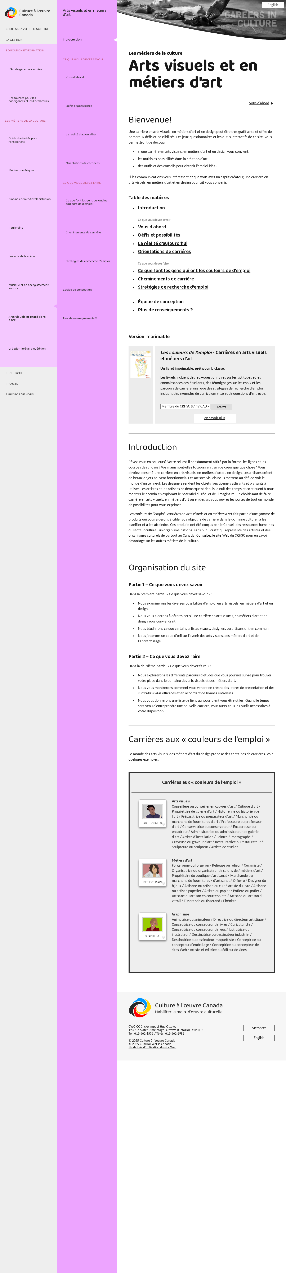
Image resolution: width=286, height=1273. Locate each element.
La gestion (14, 39)
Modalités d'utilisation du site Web (152, 1047)
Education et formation (25, 50)
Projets (12, 383)
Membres (259, 1028)
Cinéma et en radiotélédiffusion (30, 199)
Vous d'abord (75, 77)
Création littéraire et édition (27, 348)
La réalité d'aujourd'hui (81, 134)
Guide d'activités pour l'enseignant (23, 140)
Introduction (72, 39)
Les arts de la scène (22, 256)
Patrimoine (16, 227)
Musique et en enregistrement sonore (29, 287)
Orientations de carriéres (83, 163)
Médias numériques (22, 170)
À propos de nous (20, 394)
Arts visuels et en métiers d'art (27, 318)
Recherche (14, 373)
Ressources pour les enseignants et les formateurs (29, 99)
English (273, 5)
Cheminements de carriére (83, 232)
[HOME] (28, 15)
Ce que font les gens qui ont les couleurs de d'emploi (86, 202)
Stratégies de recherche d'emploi (88, 261)
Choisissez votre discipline (27, 29)
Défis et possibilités (79, 105)
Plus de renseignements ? (80, 318)
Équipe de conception (77, 289)
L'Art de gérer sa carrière (25, 69)
